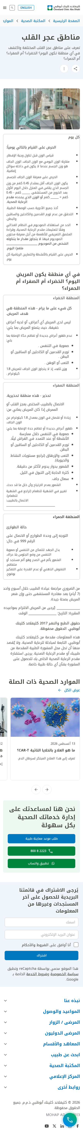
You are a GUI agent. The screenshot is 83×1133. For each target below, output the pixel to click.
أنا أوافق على (46, 945)
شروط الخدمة (36, 974)
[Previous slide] (47, 789)
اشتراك (42, 955)
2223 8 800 (38, 851)
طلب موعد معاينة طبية (41, 839)
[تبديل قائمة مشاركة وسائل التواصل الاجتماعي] (75, 68)
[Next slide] (36, 789)
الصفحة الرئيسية (66, 21)
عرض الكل (72, 690)
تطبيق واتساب (38, 863)
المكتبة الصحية (33, 21)
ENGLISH (26, 7)
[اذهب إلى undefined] (54, 1126)
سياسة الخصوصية (64, 974)
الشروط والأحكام (35, 945)
